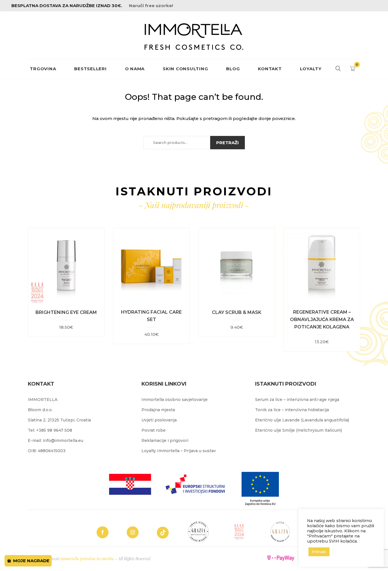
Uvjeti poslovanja (159, 420)
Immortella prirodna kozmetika (87, 558)
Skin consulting (185, 68)
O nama (135, 68)
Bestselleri (90, 68)
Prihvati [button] (319, 551)
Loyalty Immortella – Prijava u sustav (178, 450)
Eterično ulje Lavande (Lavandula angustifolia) (302, 420)
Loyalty (311, 68)
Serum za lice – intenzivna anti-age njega (297, 399)
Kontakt (269, 68)
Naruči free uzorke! (151, 5)
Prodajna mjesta (158, 409)
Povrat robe (153, 430)
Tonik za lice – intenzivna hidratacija (292, 409)
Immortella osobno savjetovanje (174, 399)
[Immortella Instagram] (133, 532)
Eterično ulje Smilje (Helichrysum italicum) (298, 430)
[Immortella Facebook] (103, 532)
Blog (233, 68)
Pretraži (227, 142)
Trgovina (43, 68)
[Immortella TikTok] (163, 533)
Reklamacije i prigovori (164, 440)
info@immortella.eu (63, 440)
